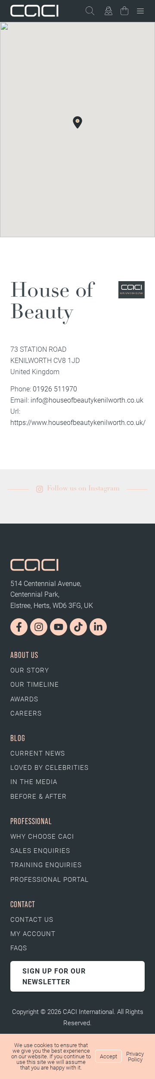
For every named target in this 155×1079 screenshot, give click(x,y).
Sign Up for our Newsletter (54, 976)
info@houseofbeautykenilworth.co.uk (87, 399)
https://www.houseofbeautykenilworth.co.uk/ (78, 422)
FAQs (18, 947)
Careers (26, 713)
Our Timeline (34, 684)
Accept (108, 1056)
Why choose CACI (42, 836)
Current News (37, 753)
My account (33, 933)
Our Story (29, 670)
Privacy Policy (135, 1056)
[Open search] (93, 11)
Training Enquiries (46, 864)
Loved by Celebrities (49, 767)
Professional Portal (49, 879)
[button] (77, 122)
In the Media (33, 781)
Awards (24, 699)
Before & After (38, 796)
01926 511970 (55, 388)
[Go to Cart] (124, 12)
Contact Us (31, 919)
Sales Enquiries (40, 850)
